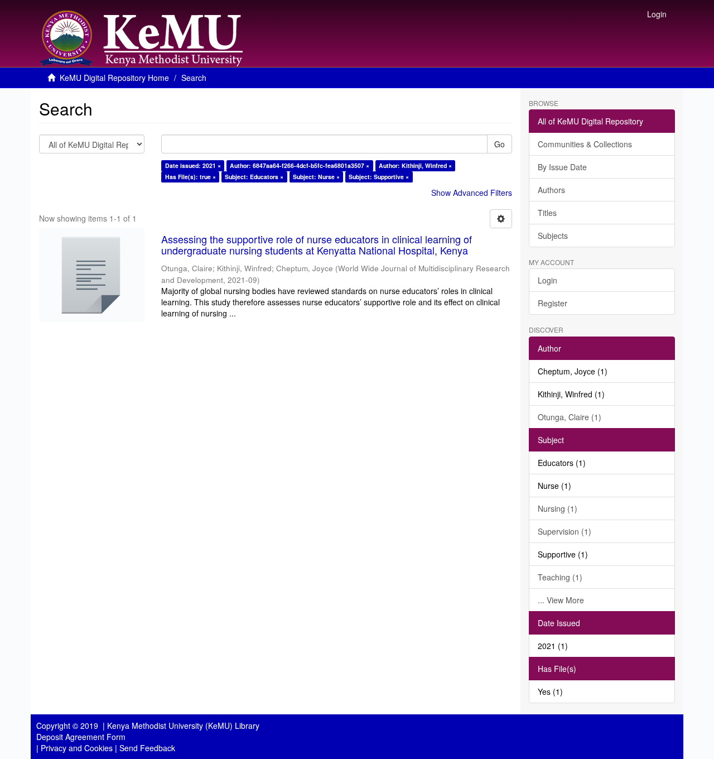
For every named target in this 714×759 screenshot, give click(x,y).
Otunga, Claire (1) (569, 416)
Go (499, 144)
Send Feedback (147, 747)
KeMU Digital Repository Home (114, 77)
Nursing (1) (557, 508)
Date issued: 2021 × (193, 165)
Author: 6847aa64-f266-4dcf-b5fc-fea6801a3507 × (299, 165)
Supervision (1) (564, 531)
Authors (551, 189)
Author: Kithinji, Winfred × (415, 165)
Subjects (553, 235)
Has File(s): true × (190, 176)
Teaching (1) (560, 577)
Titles (547, 212)
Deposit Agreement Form (81, 736)
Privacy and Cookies (77, 747)
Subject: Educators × (254, 176)
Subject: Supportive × (379, 176)
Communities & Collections (585, 144)
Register (552, 303)
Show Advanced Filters (471, 192)
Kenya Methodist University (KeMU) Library (183, 725)
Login (547, 280)
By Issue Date (562, 166)
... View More (561, 600)
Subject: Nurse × (316, 176)
